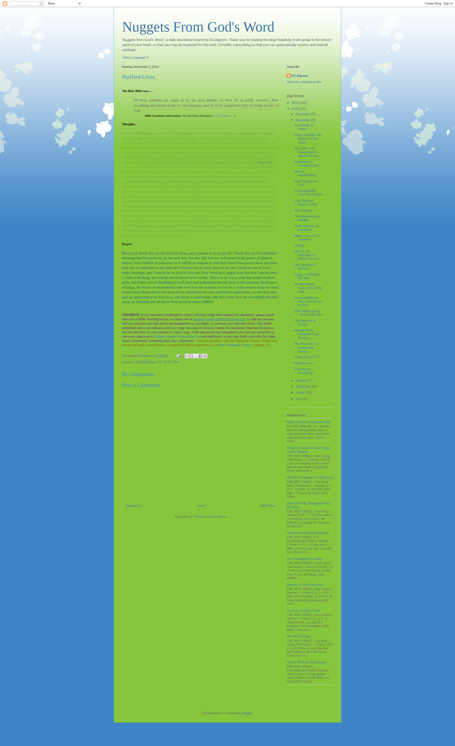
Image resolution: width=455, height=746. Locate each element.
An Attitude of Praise (303, 127)
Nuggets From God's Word (198, 27)
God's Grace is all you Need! (306, 228)
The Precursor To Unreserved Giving (306, 347)
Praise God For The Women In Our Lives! (307, 138)
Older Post (267, 506)
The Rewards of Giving (305, 322)
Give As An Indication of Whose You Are (306, 255)
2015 (295, 103)
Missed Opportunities (305, 173)
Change (299, 245)
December (303, 114)
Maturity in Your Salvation (304, 584)
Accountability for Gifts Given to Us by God (308, 301)
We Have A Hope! (299, 636)
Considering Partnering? (304, 371)
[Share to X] (196, 356)
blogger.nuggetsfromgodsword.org (178, 336)
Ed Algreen (299, 76)
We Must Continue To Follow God (310, 477)
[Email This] (187, 356)
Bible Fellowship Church (234, 345)
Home (201, 506)
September (303, 386)
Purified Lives (303, 363)
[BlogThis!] (191, 356)
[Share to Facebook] (200, 356)
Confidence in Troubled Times (306, 163)
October (301, 380)
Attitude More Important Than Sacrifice (306, 334)
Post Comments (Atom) (210, 516)
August (301, 392)
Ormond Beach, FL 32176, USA (157, 362)
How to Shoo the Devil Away (306, 662)
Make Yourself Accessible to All (308, 422)
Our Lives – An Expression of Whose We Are (306, 151)
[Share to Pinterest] (205, 356)
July (299, 398)
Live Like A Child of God (303, 610)
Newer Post (133, 506)
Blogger (247, 713)
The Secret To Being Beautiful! (308, 533)
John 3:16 (265, 162)
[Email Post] (178, 355)
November (303, 120)
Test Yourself (303, 210)
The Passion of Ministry (304, 266)
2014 (295, 108)
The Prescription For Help (304, 559)
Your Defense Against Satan (305, 202)
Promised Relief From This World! (308, 193)
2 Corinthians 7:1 (225, 115)
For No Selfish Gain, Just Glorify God (308, 287)
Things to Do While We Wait (307, 276)
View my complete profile (304, 82)
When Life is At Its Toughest (307, 237)
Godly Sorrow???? (306, 357)
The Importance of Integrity (306, 218)
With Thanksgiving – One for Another (308, 313)
